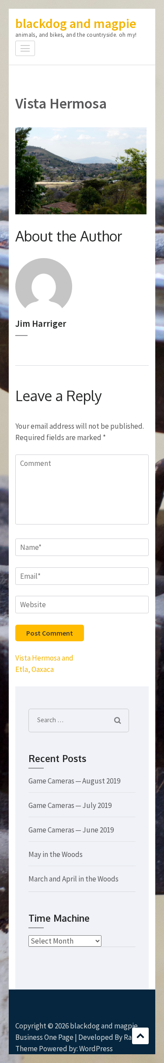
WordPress (96, 1048)
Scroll (140, 1036)
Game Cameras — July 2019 (70, 805)
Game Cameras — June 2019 (71, 830)
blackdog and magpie (75, 23)
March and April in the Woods (73, 879)
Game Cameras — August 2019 (74, 781)
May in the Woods (55, 854)
